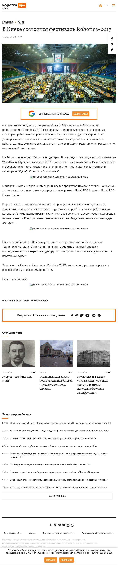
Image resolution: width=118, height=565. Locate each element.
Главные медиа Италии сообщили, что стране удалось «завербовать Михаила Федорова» (54, 472)
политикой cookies (101, 553)
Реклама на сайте (13, 533)
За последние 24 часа (16, 414)
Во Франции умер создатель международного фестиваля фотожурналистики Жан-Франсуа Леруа (59, 430)
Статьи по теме (12, 332)
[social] (72, 315)
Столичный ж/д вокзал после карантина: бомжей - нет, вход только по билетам (56, 383)
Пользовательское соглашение (58, 533)
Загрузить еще (57, 496)
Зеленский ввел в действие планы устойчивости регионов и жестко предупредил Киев (54, 446)
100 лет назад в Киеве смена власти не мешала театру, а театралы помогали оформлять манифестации (92, 385)
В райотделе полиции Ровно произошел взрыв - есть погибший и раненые (48, 464)
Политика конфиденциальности (98, 533)
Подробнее (67, 560)
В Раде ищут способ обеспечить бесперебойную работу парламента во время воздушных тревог (58, 479)
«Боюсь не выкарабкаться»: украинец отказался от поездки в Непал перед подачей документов (58, 423)
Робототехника (39, 300)
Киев (26, 300)
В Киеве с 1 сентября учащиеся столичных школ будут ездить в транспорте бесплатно (53, 438)
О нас (32, 533)
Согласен (50, 560)
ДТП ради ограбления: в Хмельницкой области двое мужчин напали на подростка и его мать (56, 487)
